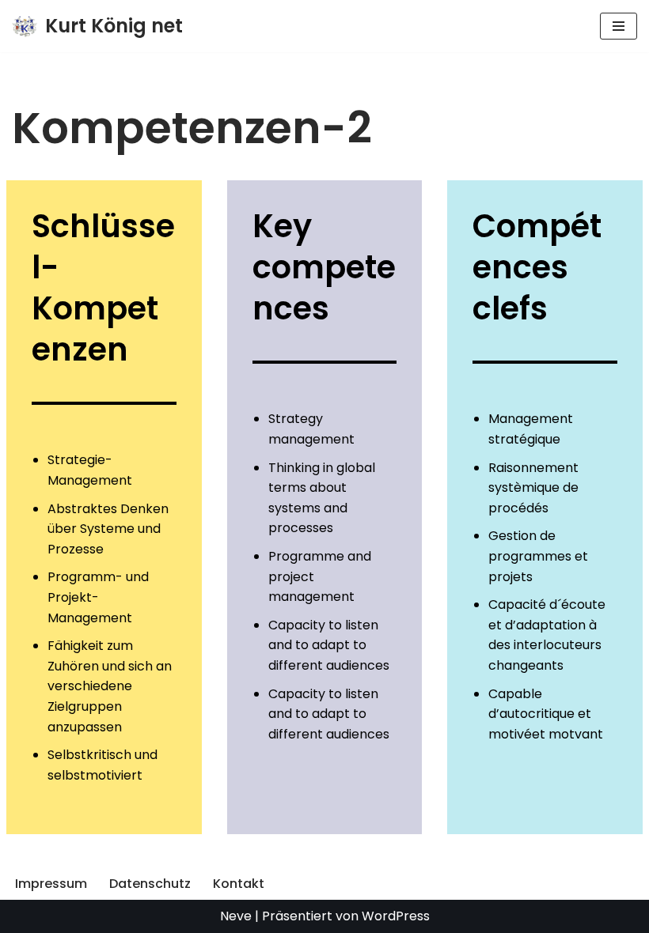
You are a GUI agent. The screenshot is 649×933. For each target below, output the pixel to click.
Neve (236, 916)
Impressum (51, 883)
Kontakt (238, 883)
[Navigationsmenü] (618, 26)
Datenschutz (150, 883)
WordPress (396, 916)
